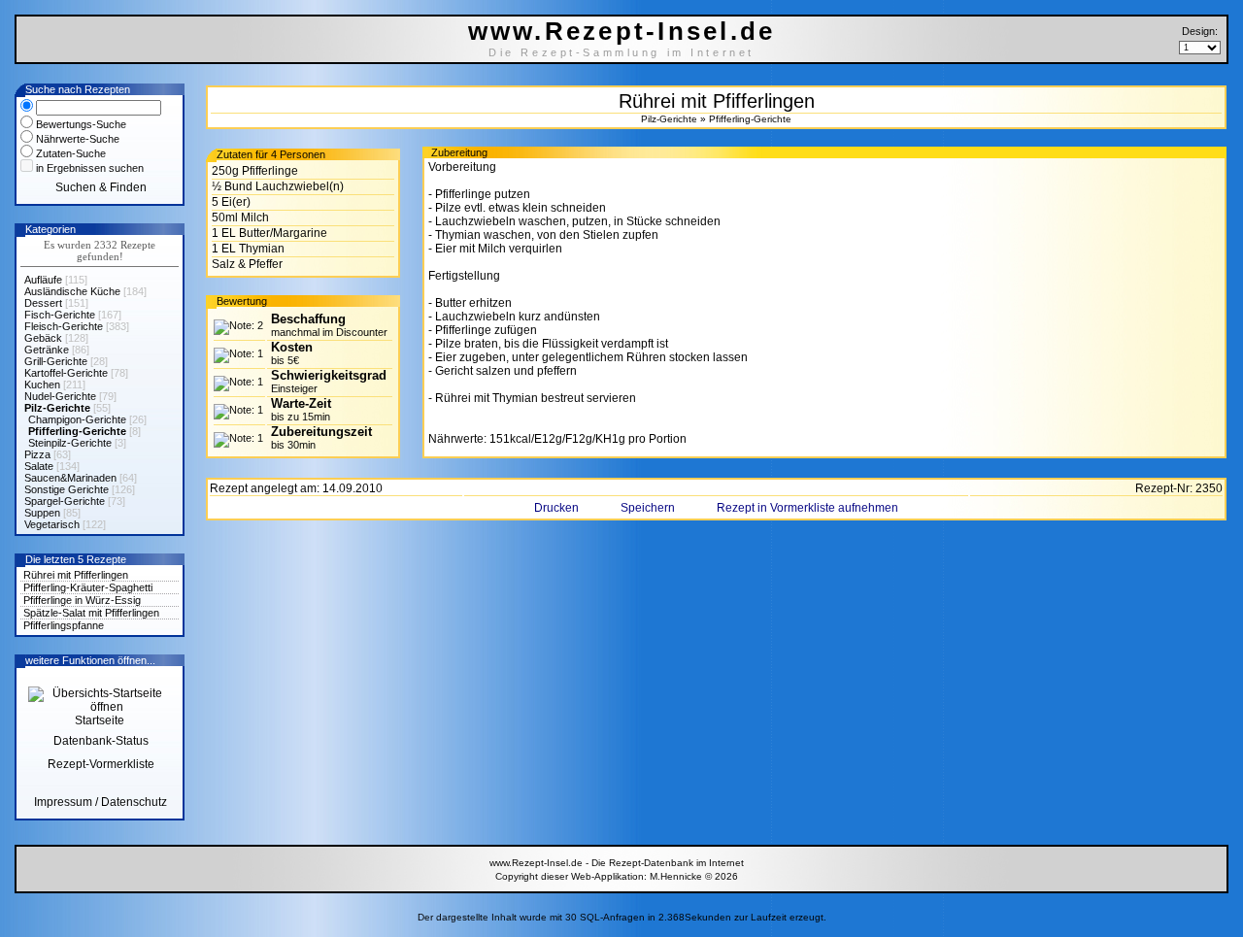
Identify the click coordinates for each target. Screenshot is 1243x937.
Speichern (649, 508)
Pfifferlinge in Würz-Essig (82, 600)
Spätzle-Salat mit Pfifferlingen (91, 613)
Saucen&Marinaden (70, 478)
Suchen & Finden (101, 187)
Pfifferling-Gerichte (77, 431)
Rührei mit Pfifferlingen (75, 575)
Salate (38, 466)
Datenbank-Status (101, 741)
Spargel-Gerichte (64, 501)
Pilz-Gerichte (57, 408)
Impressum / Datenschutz (100, 802)
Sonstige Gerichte (66, 489)
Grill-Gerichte (55, 361)
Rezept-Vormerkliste (101, 764)
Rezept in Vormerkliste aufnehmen (807, 508)
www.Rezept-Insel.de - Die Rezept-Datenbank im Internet (616, 862)
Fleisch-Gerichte (63, 326)
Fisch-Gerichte (59, 314)
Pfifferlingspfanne (63, 625)
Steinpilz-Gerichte (70, 443)
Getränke (46, 349)
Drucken (558, 508)
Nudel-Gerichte (60, 396)
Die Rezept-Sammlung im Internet (621, 52)
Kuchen (42, 384)
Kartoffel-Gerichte (66, 373)
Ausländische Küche (72, 291)
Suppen (42, 513)
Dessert (43, 303)
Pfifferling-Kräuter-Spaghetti (87, 587)
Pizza (37, 454)
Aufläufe (43, 279)
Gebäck (43, 338)
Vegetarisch (52, 524)
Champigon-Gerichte (77, 419)
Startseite (99, 720)
